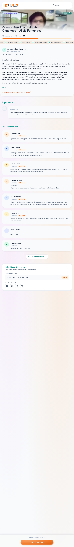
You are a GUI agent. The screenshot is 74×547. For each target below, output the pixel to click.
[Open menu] (67, 5)
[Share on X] (12, 286)
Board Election (8, 92)
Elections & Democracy (10, 13)
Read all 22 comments (37, 257)
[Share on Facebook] (7, 286)
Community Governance (23, 92)
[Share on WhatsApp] (17, 286)
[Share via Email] (22, 286)
